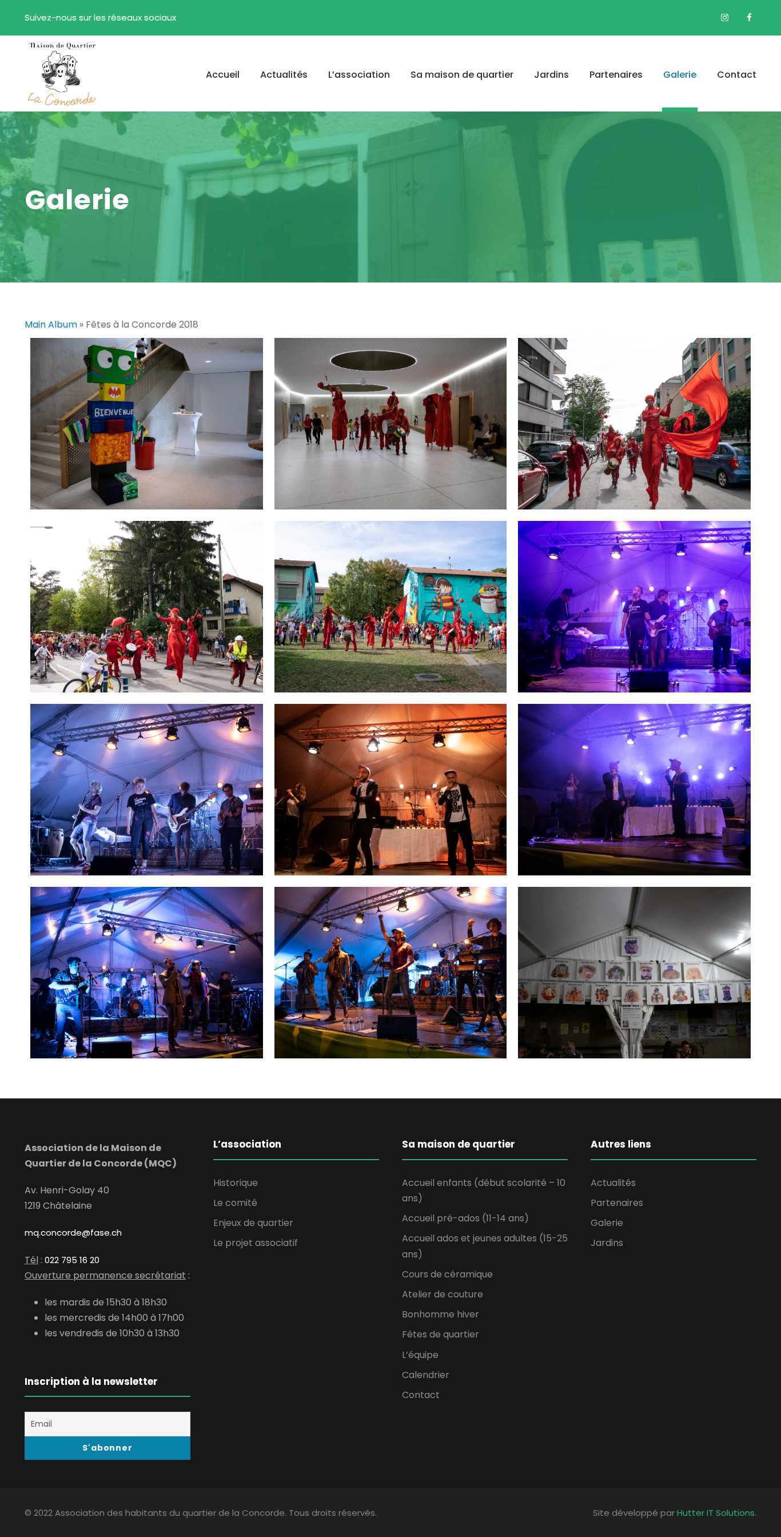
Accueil (223, 74)
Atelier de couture (442, 1294)
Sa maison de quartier (462, 74)
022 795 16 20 (72, 1260)
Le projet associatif (255, 1242)
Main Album (51, 324)
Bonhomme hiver (440, 1314)
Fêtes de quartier (440, 1334)
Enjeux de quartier (253, 1222)
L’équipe (420, 1354)
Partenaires (616, 74)
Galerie (679, 74)
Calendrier (425, 1374)
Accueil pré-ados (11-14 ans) (465, 1218)
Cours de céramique (447, 1274)
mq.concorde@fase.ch (73, 1233)
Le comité (235, 1202)
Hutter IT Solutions (716, 1513)
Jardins (551, 74)
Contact (736, 74)
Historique (235, 1182)
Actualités (284, 74)
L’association (359, 74)
